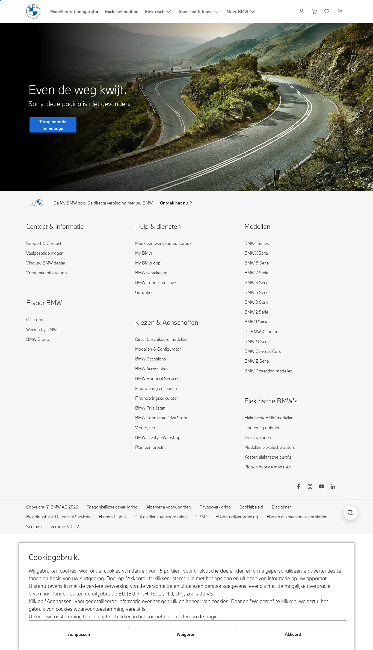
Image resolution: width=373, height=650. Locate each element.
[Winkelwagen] (315, 11)
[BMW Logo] (33, 11)
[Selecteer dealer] (340, 11)
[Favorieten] (327, 11)
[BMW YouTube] (321, 487)
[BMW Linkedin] (333, 487)
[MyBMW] (302, 11)
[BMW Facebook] (298, 487)
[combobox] (351, 513)
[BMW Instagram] (310, 487)
